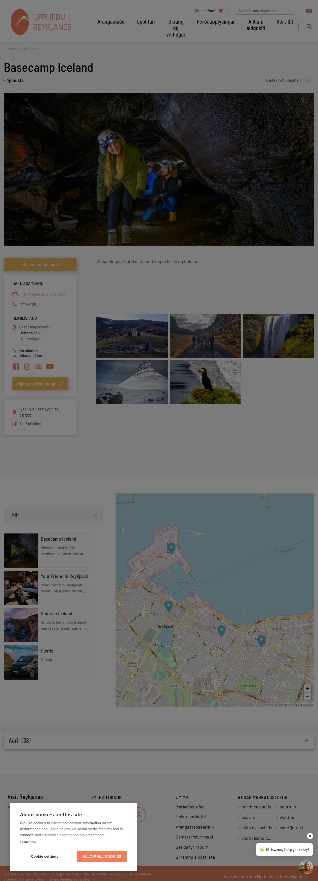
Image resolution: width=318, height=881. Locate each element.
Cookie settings (45, 856)
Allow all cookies (102, 856)
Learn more (28, 842)
